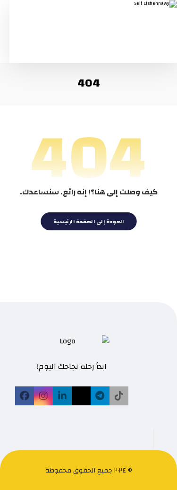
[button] (119, 395)
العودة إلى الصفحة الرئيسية (88, 221)
